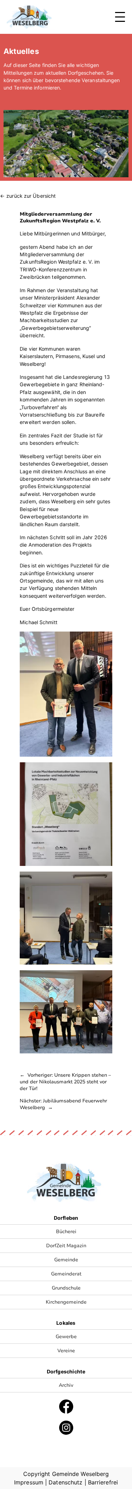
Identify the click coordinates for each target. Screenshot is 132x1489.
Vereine (66, 1350)
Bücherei (66, 1231)
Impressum (28, 1482)
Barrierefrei (103, 1482)
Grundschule (66, 1288)
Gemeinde (66, 1259)
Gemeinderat (66, 1273)
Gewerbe (66, 1336)
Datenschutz (65, 1482)
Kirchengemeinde (66, 1302)
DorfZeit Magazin (66, 1245)
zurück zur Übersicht (31, 196)
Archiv (66, 1385)
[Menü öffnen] (120, 16)
